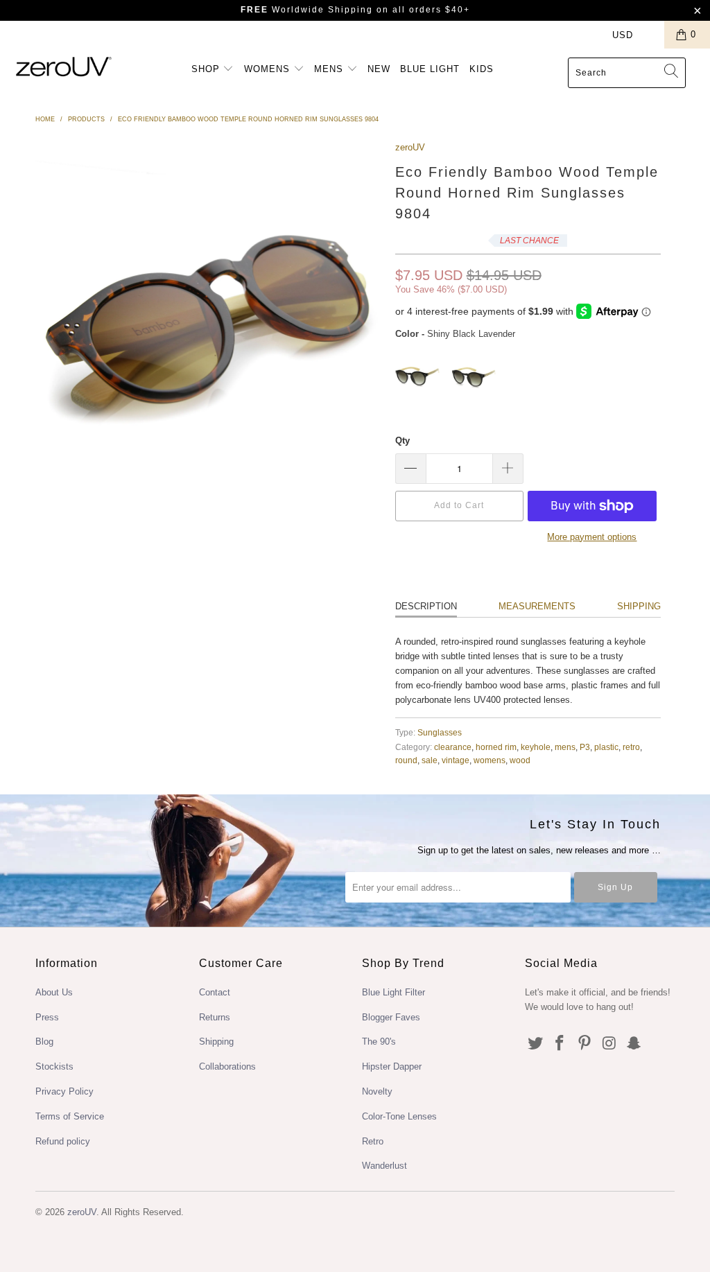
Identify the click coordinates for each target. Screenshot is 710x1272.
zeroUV (410, 147)
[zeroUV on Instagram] (609, 1044)
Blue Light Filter (393, 992)
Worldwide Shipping (307, 10)
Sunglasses (439, 732)
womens (489, 760)
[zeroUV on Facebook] (560, 1044)
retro (631, 746)
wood (520, 760)
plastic (606, 746)
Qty (402, 440)
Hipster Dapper (392, 1066)
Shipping (639, 606)
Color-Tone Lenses (399, 1116)
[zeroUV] (64, 66)
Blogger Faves (391, 1017)
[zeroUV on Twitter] (535, 1044)
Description (426, 606)
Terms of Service (69, 1116)
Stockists (54, 1066)
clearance (452, 746)
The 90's (379, 1041)
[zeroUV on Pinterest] (585, 1044)
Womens (268, 69)
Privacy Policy (64, 1091)
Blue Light (430, 69)
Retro (372, 1141)
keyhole (536, 746)
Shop (207, 69)
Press (47, 1017)
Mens (330, 69)
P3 (585, 746)
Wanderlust (384, 1165)
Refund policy (62, 1141)
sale (430, 760)
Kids (481, 69)
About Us (54, 992)
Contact (214, 992)
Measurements (537, 606)
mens (565, 746)
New (378, 69)
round (406, 760)
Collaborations (227, 1066)
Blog (44, 1041)
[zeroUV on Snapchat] (634, 1044)
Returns (214, 1017)
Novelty (377, 1091)
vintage (455, 760)
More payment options (592, 537)
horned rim (496, 746)
